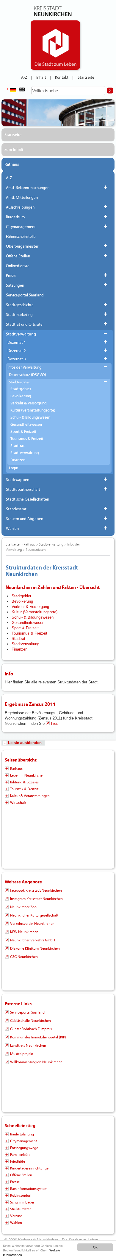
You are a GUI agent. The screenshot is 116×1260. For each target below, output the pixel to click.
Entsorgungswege (24, 1148)
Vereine (16, 1216)
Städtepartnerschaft (23, 489)
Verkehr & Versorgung (28, 403)
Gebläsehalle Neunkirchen (30, 1021)
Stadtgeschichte (20, 305)
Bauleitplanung (22, 1134)
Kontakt (61, 77)
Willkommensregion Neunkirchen (36, 1062)
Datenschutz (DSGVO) (27, 375)
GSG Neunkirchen (24, 957)
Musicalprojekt (21, 1054)
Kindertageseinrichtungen (30, 1168)
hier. (54, 723)
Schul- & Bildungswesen (30, 417)
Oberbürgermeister (22, 246)
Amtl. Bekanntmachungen (27, 187)
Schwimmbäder (22, 1202)
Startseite (86, 77)
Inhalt (41, 77)
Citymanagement (21, 227)
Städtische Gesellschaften (27, 499)
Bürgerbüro (15, 217)
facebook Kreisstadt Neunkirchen (36, 890)
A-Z (24, 77)
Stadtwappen (17, 479)
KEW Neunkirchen (24, 932)
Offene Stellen (18, 256)
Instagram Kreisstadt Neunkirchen (36, 899)
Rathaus (11, 164)
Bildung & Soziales (24, 782)
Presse (11, 275)
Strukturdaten (19, 382)
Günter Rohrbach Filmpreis (31, 1029)
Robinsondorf (21, 1195)
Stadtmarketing (19, 314)
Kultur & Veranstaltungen (30, 796)
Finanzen (17, 460)
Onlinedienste (17, 266)
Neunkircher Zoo (23, 907)
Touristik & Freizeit (24, 789)
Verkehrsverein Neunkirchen (32, 924)
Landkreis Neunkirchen (28, 1045)
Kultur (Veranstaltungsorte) (32, 410)
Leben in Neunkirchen (27, 775)
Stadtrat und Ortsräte (24, 324)
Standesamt (16, 509)
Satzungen (15, 285)
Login (13, 468)
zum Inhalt (13, 149)
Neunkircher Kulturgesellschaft (34, 915)
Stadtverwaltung (21, 334)
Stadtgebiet (20, 389)
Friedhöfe (17, 1161)
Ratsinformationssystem (28, 1189)
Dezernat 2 (16, 351)
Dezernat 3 (16, 359)
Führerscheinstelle (21, 236)
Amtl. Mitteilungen (22, 197)
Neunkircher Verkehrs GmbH (32, 940)
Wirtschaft (18, 803)
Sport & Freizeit (23, 432)
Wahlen (12, 528)
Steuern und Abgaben (24, 519)
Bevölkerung (20, 396)
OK (95, 1247)
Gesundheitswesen (26, 424)
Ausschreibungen (20, 207)
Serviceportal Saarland (25, 295)
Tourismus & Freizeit (26, 439)
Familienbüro (20, 1155)
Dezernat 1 (16, 342)
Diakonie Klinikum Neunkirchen (35, 948)
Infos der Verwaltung (24, 367)
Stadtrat (17, 446)
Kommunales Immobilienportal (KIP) (38, 1037)
